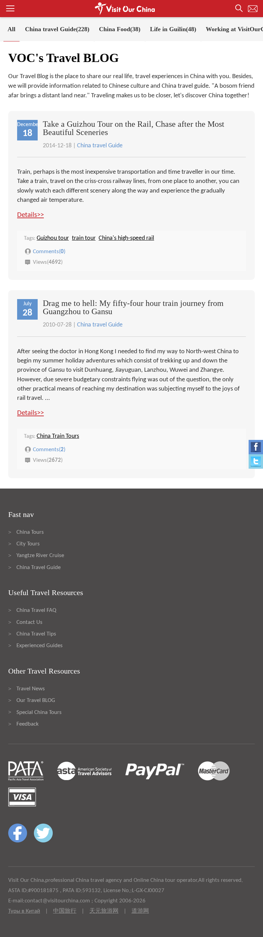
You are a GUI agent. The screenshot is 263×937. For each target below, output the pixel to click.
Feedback (27, 724)
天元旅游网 (103, 911)
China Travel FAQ (36, 610)
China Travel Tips (36, 634)
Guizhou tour (53, 238)
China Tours (30, 532)
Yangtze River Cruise (40, 555)
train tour (84, 238)
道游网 (140, 911)
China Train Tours (58, 436)
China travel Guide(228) (57, 29)
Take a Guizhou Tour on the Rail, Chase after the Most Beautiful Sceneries (133, 128)
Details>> (30, 215)
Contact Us (29, 622)
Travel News (30, 689)
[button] (131, 8)
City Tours (28, 544)
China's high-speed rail (126, 238)
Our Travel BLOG (35, 700)
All (11, 29)
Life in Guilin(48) (173, 29)
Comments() (49, 251)
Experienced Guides (39, 646)
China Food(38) (119, 29)
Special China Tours (39, 712)
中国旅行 (64, 911)
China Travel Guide (38, 567)
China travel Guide (100, 146)
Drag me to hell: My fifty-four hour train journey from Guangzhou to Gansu (133, 307)
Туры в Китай (24, 911)
